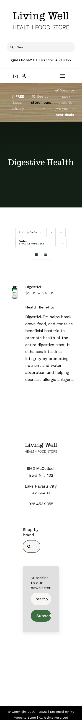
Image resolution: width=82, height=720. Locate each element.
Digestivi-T (34, 287)
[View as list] (45, 254)
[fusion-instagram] (45, 680)
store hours (41, 103)
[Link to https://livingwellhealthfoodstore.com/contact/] (33, 96)
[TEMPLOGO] (41, 441)
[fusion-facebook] (28, 680)
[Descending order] (61, 232)
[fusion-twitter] (36, 680)
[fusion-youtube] (54, 680)
